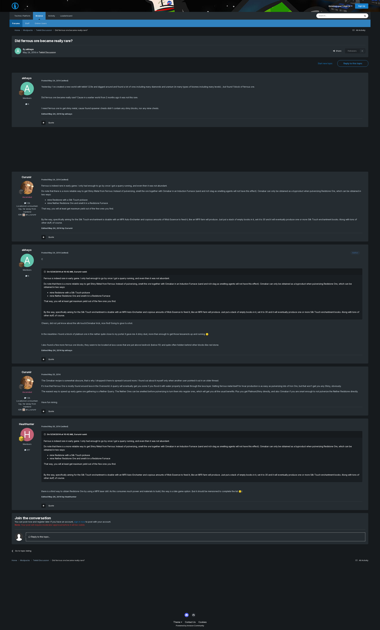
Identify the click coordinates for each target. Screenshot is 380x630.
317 (28, 450)
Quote (51, 122)
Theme (177, 622)
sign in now (79, 521)
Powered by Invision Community (190, 626)
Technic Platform (22, 16)
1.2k (28, 203)
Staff (27, 23)
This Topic (353, 16)
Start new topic (325, 63)
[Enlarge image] (207, 334)
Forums (16, 23)
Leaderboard (66, 16)
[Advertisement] (66, 151)
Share (338, 51)
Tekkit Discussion (47, 52)
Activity (51, 16)
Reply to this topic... (40, 536)
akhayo (30, 49)
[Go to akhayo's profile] (18, 51)
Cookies (202, 622)
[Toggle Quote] (45, 271)
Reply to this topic (352, 63)
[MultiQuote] (43, 123)
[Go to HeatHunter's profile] (27, 434)
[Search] (365, 15)
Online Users (41, 23)
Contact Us (190, 622)
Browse (39, 16)
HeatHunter (26, 424)
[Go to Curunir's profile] (27, 187)
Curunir (27, 177)
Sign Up (361, 6)
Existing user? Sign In (340, 6)
